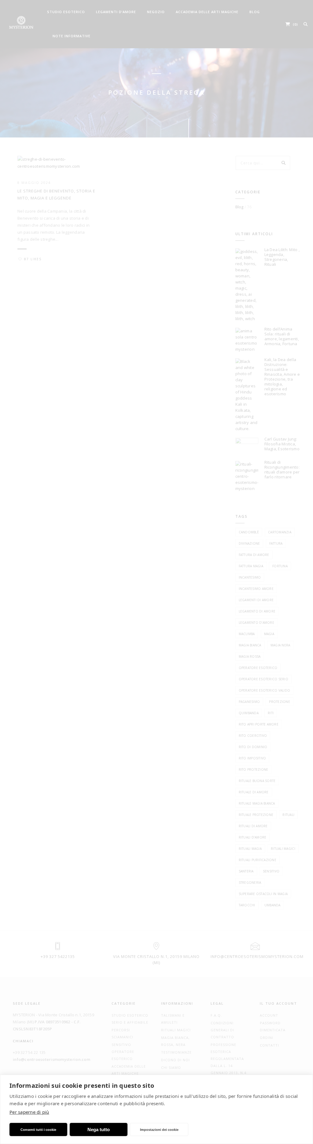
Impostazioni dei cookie (159, 1129)
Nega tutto (98, 1129)
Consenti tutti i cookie (38, 1129)
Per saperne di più (29, 1112)
